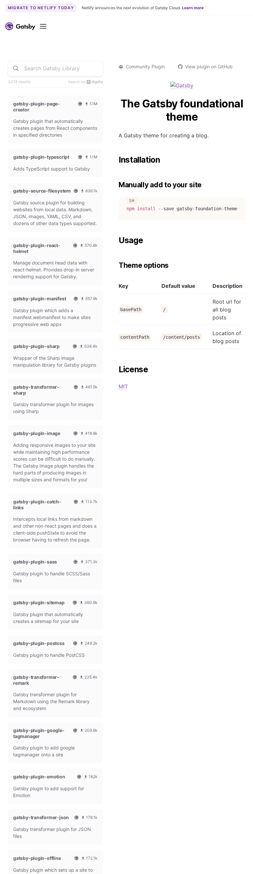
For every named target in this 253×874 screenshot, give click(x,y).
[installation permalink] (115, 160)
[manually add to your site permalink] (115, 185)
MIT (123, 386)
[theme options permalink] (115, 265)
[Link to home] (20, 26)
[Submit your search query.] (16, 68)
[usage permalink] (115, 240)
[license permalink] (115, 370)
